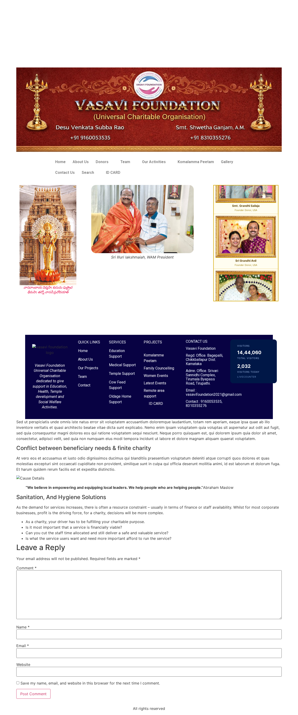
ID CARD (113, 172)
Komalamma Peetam (196, 162)
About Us (81, 162)
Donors (102, 162)
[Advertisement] (139, 32)
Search (88, 172)
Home (60, 162)
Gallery (227, 162)
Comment (26, 568)
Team (125, 162)
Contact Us (65, 172)
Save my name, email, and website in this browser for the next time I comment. (90, 683)
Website (23, 664)
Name (23, 627)
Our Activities (154, 162)
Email (22, 646)
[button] (104, 162)
